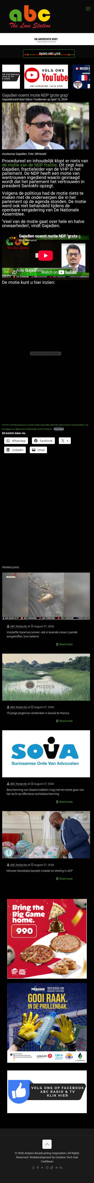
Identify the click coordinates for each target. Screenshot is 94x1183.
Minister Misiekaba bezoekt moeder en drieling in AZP (40, 870)
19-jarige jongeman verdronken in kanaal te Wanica (38, 713)
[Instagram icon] (47, 1168)
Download (59, 429)
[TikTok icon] (51, 1168)
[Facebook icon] (38, 1168)
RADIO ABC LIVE (49, 53)
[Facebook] (47, 1112)
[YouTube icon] (42, 1168)
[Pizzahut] (47, 977)
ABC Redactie (18, 626)
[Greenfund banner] (47, 1061)
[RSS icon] (61, 1168)
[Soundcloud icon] (56, 1168)
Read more (66, 644)
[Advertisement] (47, 512)
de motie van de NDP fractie (29, 165)
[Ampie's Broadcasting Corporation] (34, 16)
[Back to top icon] (47, 1144)
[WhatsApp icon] (33, 1168)
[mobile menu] (88, 8)
